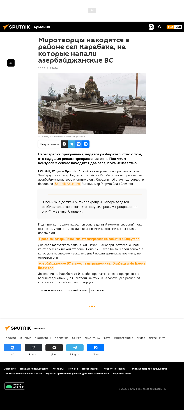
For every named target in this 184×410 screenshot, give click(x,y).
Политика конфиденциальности (148, 368)
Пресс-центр (157, 338)
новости (10, 338)
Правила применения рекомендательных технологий (77, 373)
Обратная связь (122, 373)
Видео (141, 338)
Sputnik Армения (67, 184)
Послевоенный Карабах (51, 290)
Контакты (58, 368)
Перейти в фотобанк (75, 136)
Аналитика (92, 338)
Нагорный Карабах (77, 290)
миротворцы (97, 290)
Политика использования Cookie (23, 373)
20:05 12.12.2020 (48, 68)
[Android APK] (15, 386)
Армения (25, 338)
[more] (11, 63)
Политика (61, 338)
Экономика (43, 338)
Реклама (73, 368)
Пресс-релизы (90, 368)
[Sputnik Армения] (17, 30)
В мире (76, 338)
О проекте (10, 368)
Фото (107, 338)
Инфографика (123, 338)
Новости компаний (114, 368)
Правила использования (34, 368)
